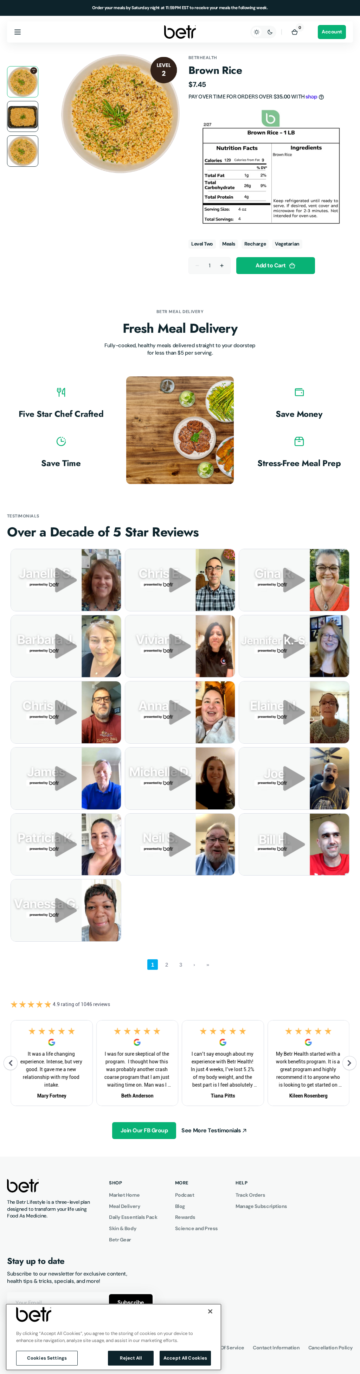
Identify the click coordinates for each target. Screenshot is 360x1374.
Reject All (130, 1358)
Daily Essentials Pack (133, 1217)
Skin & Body (122, 1228)
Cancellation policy (330, 1347)
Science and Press (196, 1228)
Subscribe (130, 1302)
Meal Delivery (124, 1206)
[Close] (210, 1311)
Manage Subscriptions (261, 1206)
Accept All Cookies (185, 1358)
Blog (180, 1206)
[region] (113, 1337)
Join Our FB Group (144, 1130)
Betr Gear (120, 1239)
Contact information (276, 1347)
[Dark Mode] (263, 32)
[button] (17, 32)
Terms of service (224, 1347)
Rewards (185, 1217)
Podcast (184, 1195)
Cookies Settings (47, 1358)
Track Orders (250, 1195)
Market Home (124, 1195)
